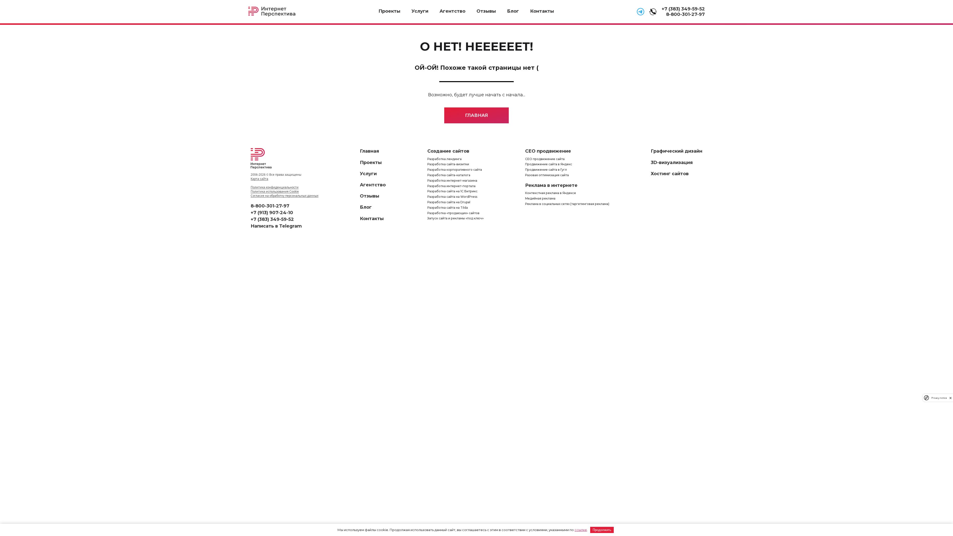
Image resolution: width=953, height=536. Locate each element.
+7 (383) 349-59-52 (683, 9)
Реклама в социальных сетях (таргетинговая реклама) (567, 204)
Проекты (389, 11)
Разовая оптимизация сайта (547, 175)
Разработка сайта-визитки (448, 164)
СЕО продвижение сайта (545, 159)
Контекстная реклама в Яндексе (550, 193)
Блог (513, 11)
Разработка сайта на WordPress (452, 197)
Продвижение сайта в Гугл (546, 169)
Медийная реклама (540, 198)
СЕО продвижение (548, 151)
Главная (476, 115)
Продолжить (602, 530)
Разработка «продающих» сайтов (453, 213)
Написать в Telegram (276, 226)
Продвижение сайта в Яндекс (548, 164)
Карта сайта (259, 179)
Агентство (452, 11)
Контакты (542, 11)
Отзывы (486, 11)
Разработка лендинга (444, 159)
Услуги (419, 11)
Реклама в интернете (551, 185)
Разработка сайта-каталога (448, 175)
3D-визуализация (672, 162)
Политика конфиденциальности (275, 187)
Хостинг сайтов (670, 173)
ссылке (581, 530)
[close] (951, 398)
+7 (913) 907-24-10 (272, 212)
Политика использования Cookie (275, 191)
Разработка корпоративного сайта (454, 169)
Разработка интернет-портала (451, 186)
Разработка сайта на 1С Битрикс (452, 191)
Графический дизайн (676, 151)
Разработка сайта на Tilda (447, 207)
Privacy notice (939, 398)
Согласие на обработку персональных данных (284, 196)
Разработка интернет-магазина (452, 180)
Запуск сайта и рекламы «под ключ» (455, 218)
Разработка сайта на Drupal (448, 202)
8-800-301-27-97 (685, 14)
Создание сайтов (448, 151)
